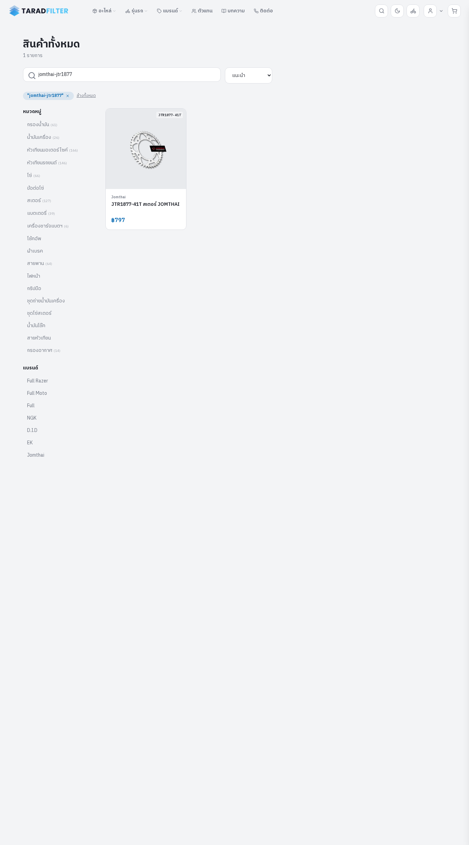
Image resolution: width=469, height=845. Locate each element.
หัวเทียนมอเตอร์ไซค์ (52, 150)
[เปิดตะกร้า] (454, 11)
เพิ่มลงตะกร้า (150, 178)
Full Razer (37, 381)
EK (30, 443)
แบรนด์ (170, 11)
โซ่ (33, 175)
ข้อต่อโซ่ (35, 188)
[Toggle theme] (397, 11)
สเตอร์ (39, 200)
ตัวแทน (205, 11)
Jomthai (35, 455)
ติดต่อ (266, 11)
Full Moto (37, 393)
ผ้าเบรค (35, 251)
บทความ (236, 11)
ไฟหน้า (33, 276)
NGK (31, 418)
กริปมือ (34, 288)
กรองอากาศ (43, 350)
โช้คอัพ (34, 239)
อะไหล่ (105, 11)
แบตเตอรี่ (41, 213)
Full (31, 406)
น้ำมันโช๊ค (36, 326)
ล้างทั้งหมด (86, 95)
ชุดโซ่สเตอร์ (39, 313)
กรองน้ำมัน (42, 125)
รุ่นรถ (137, 11)
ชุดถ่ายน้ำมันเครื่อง (46, 301)
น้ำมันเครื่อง (43, 137)
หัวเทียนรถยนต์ (47, 163)
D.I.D (32, 430)
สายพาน (39, 263)
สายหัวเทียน (39, 338)
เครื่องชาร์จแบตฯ (48, 226)
